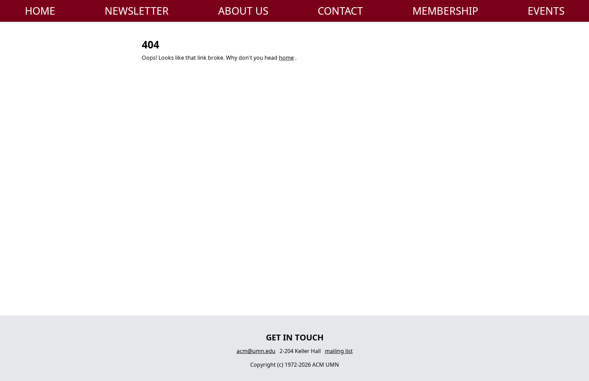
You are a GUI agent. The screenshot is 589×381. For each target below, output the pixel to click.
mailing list (339, 351)
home (286, 57)
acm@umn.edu (256, 351)
